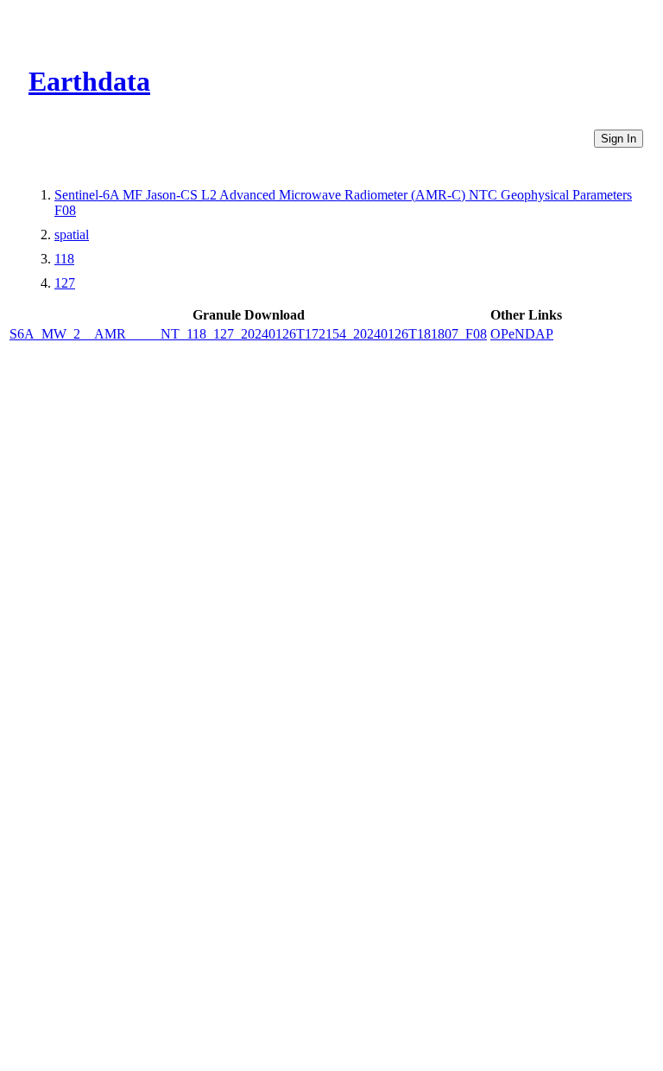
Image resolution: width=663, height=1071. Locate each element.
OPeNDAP (521, 333)
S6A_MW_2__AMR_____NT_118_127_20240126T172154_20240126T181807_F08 (248, 333)
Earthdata (89, 81)
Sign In (618, 138)
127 (64, 283)
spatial (71, 234)
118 (64, 258)
